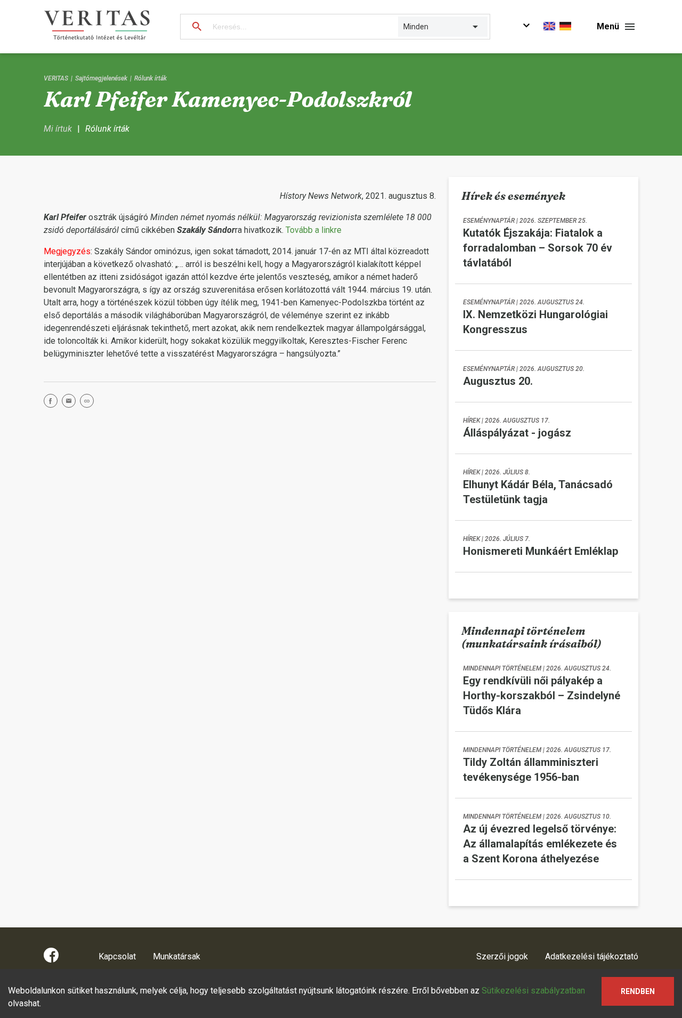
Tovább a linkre (314, 230)
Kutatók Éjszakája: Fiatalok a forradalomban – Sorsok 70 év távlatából (537, 248)
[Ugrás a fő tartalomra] (526, 27)
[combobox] (404, 26)
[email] (71, 402)
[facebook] (53, 402)
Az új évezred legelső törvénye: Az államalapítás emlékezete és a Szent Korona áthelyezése (540, 843)
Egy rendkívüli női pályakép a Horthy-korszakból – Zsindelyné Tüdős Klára (541, 695)
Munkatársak (176, 956)
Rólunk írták (150, 78)
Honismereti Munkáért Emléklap (540, 551)
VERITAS (56, 78)
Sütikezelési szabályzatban (533, 990)
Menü (608, 26)
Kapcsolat (117, 956)
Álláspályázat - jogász (517, 432)
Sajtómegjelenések (101, 78)
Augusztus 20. (498, 381)
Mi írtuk (58, 129)
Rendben (638, 991)
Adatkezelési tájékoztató (591, 956)
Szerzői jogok (502, 956)
